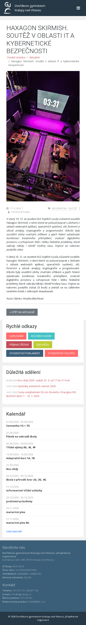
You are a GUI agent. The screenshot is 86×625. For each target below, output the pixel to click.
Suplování (16, 336)
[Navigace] (78, 8)
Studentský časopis (61, 353)
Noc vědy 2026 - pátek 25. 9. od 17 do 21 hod (44, 380)
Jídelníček (43, 344)
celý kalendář (14, 531)
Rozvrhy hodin (41, 336)
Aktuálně (34, 57)
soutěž (72, 208)
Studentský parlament (24, 353)
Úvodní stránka (16, 57)
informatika (59, 208)
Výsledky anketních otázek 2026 (37, 386)
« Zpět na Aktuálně (22, 312)
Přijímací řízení (19, 344)
